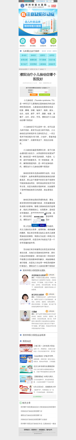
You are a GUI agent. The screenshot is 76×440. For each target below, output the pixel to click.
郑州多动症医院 (23, 69)
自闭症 (51, 55)
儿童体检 (42, 64)
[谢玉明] (25, 298)
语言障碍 (33, 64)
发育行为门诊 (34, 69)
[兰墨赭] (25, 315)
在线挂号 (52, 64)
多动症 (24, 55)
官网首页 (27, 430)
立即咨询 (51, 275)
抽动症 (33, 55)
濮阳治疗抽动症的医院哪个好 (31, 415)
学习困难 (42, 60)
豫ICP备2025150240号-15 (38, 433)
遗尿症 (54, 51)
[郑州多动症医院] (38, 22)
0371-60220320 (44, 94)
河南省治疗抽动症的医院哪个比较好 (34, 419)
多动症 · (49, 51)
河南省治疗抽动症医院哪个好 (31, 411)
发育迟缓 (24, 60)
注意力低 (52, 60)
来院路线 (42, 430)
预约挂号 (49, 430)
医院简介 (34, 430)
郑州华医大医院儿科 (41, 431)
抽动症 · (44, 51)
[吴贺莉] (25, 279)
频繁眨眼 (33, 60)
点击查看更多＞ (38, 396)
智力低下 (24, 64)
